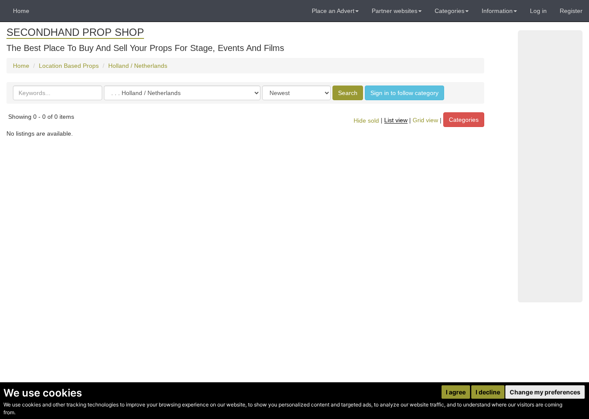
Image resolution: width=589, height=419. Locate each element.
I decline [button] (488, 392)
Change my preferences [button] (545, 392)
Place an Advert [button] (333, 10)
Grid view (425, 120)
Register (571, 10)
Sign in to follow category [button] (404, 92)
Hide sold (366, 120)
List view (395, 120)
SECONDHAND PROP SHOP (75, 32)
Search (347, 92)
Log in (538, 10)
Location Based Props (69, 65)
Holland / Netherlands (137, 65)
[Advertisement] (550, 166)
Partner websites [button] (394, 10)
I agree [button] (456, 392)
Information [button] (497, 10)
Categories (464, 119)
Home (21, 10)
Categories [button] (449, 10)
